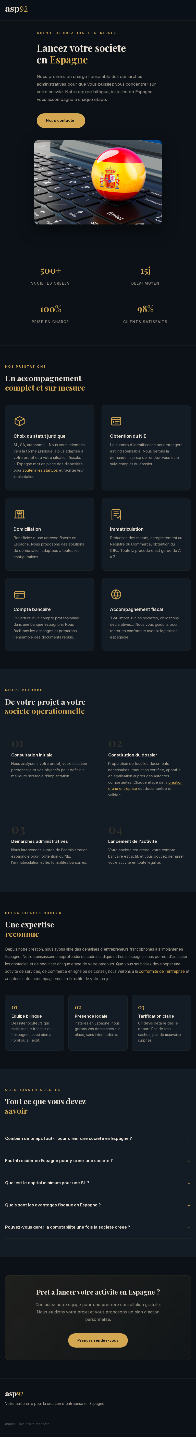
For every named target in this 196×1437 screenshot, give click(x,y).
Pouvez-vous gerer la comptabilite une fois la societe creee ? (67, 1227)
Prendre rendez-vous (98, 1340)
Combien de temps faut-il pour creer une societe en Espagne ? (68, 1138)
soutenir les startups (40, 470)
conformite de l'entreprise (162, 971)
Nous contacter (61, 120)
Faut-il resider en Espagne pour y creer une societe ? (59, 1160)
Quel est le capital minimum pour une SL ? (47, 1182)
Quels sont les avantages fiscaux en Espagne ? (53, 1204)
